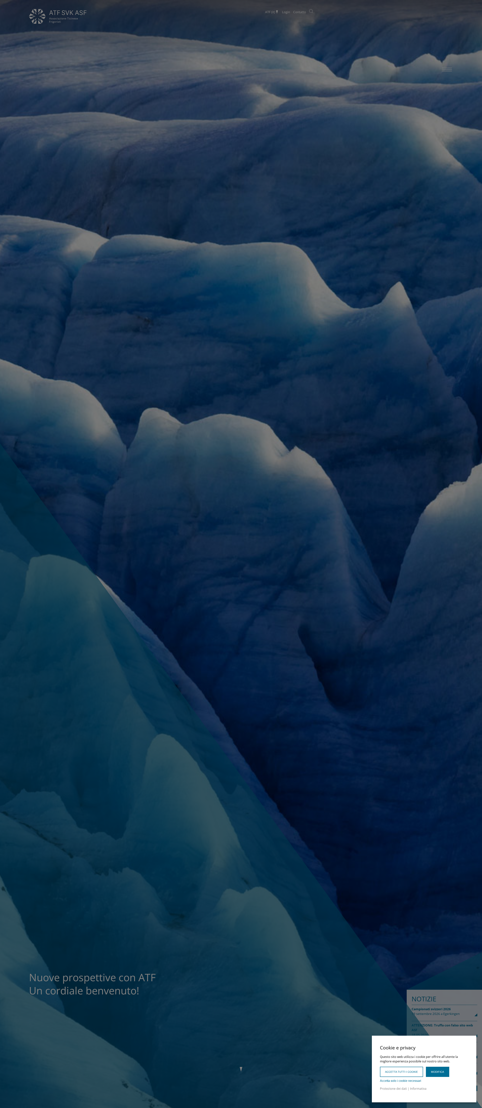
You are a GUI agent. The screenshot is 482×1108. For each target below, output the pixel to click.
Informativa (418, 1089)
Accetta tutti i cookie (401, 1071)
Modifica (437, 1071)
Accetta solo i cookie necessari (400, 1080)
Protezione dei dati (393, 1089)
